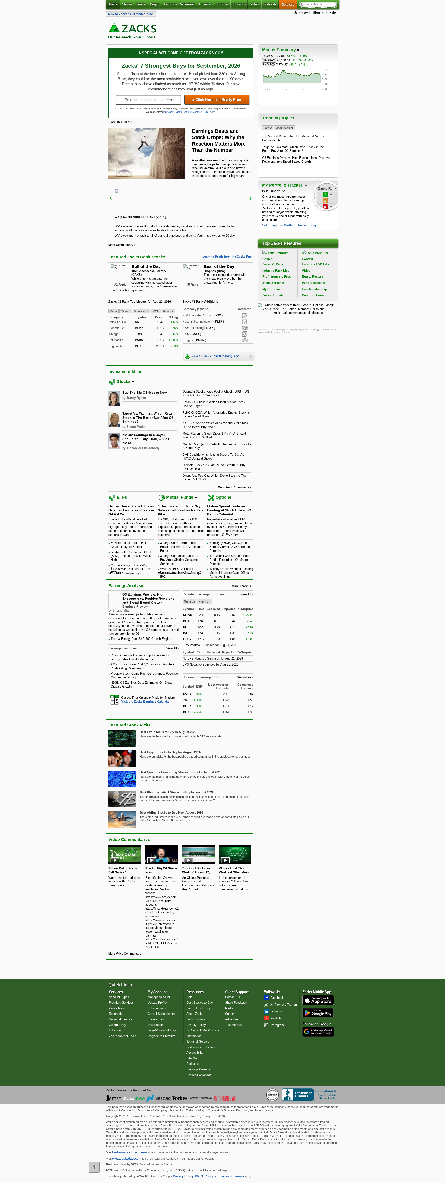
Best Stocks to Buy (199, 1002)
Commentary (117, 1025)
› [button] (250, 198)
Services (289, 4)
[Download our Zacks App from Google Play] (318, 1012)
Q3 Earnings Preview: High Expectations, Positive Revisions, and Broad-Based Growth (148, 598)
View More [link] (244, 677)
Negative (204, 601)
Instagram (277, 1025)
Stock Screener (273, 283)
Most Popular (284, 128)
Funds (140, 4)
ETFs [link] (122, 497)
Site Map (192, 1058)
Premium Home (313, 295)
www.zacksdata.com (126, 1158)
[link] (133, 31)
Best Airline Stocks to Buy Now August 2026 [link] (171, 812)
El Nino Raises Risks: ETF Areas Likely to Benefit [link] (129, 545)
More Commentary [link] (120, 245)
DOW (266, 56)
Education (239, 4)
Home (113, 4)
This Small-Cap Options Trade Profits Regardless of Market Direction (230, 559)
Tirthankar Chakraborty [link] (143, 448)
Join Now (301, 12)
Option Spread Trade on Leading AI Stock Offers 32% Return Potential (229, 510)
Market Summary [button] (279, 50)
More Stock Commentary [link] (234, 487)
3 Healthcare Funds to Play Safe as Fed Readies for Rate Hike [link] (180, 510)
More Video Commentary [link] (124, 953)
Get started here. (131, 14)
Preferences (156, 1019)
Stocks (127, 4)
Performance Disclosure (202, 1047)
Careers (230, 1013)
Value (113, 311)
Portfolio (222, 4)
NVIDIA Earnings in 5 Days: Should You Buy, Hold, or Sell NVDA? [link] (145, 439)
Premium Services (121, 1002)
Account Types (119, 997)
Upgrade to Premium (161, 1036)
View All (246, 594)
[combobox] (143, 700)
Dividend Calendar (198, 1075)
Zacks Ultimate (272, 295)
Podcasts (270, 4)
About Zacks (194, 1013)
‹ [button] (111, 198)
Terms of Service (197, 1041)
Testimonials (233, 1025)
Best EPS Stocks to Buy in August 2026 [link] (168, 732)
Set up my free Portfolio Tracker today (289, 225)
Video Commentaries (129, 839)
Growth (125, 311)
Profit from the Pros (276, 276)
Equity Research (313, 276)
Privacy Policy (196, 1025)
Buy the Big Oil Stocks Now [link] (144, 392)
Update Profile (157, 1002)
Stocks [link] (123, 381)
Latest (268, 128)
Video (254, 4)
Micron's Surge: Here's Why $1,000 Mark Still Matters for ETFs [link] (130, 568)
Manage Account (159, 997)
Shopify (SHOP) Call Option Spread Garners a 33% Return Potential (230, 546)
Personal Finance (120, 1019)
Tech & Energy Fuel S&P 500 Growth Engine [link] (141, 639)
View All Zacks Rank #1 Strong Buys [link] (216, 356)
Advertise (231, 1019)
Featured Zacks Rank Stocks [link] (136, 257)
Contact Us (232, 997)
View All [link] (171, 648)
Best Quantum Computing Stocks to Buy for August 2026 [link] (180, 772)
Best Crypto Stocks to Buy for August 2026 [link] (170, 752)
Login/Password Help (162, 1030)
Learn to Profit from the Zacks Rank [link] (227, 256)
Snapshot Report (245, 328)
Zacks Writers (195, 1019)
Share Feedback (236, 1002)
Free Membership (314, 289)
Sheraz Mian (121, 610)
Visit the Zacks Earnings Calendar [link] (145, 701)
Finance (204, 4)
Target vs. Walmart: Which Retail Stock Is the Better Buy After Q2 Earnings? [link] (148, 417)
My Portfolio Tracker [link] (282, 185)
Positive (189, 601)
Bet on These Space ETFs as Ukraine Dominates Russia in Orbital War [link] (131, 510)
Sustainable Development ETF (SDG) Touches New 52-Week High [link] (131, 555)
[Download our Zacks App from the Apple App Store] (318, 1005)
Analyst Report (244, 315)
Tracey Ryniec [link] (136, 398)
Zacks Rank (117, 1008)
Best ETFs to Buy (198, 1008)
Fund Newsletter (313, 283)
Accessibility (194, 1052)
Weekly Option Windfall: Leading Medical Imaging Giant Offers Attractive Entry (231, 572)
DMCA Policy (204, 1176)
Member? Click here (195, 112)
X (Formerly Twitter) (283, 1004)
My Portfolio (271, 289)
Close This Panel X (120, 122)
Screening (187, 4)
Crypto (154, 4)
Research (115, 1013)
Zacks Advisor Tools (122, 1036)
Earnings (170, 4)
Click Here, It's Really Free (217, 100)
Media (229, 1008)
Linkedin (276, 1011)
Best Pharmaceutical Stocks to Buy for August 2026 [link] (176, 792)
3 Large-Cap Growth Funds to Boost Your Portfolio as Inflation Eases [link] (181, 546)
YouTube (276, 1018)
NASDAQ (269, 60)
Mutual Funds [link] (179, 497)
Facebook (277, 997)
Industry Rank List (275, 270)
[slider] (180, 209)
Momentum (141, 311)
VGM (156, 311)
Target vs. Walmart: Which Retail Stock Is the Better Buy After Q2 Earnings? (293, 149)
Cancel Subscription (161, 1013)
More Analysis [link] (241, 586)
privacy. (169, 112)
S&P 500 (269, 65)
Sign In (318, 12)
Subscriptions (157, 1008)
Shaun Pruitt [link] (136, 426)
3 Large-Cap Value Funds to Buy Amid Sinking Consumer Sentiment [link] (179, 559)
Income (168, 311)
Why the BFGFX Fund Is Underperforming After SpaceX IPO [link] (180, 572)
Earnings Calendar (198, 1069)
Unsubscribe (156, 1025)
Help (332, 12)
